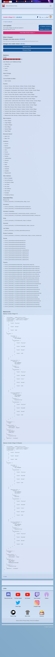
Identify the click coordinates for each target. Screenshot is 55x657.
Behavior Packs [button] (27, 46)
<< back (5, 576)
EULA (21, 620)
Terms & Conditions (34, 620)
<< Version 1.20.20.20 (45, 26)
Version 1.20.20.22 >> (45, 29)
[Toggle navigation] (51, 5)
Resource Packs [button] (27, 50)
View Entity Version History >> (27, 32)
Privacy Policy (26, 620)
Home (17, 620)
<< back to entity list (7, 21)
